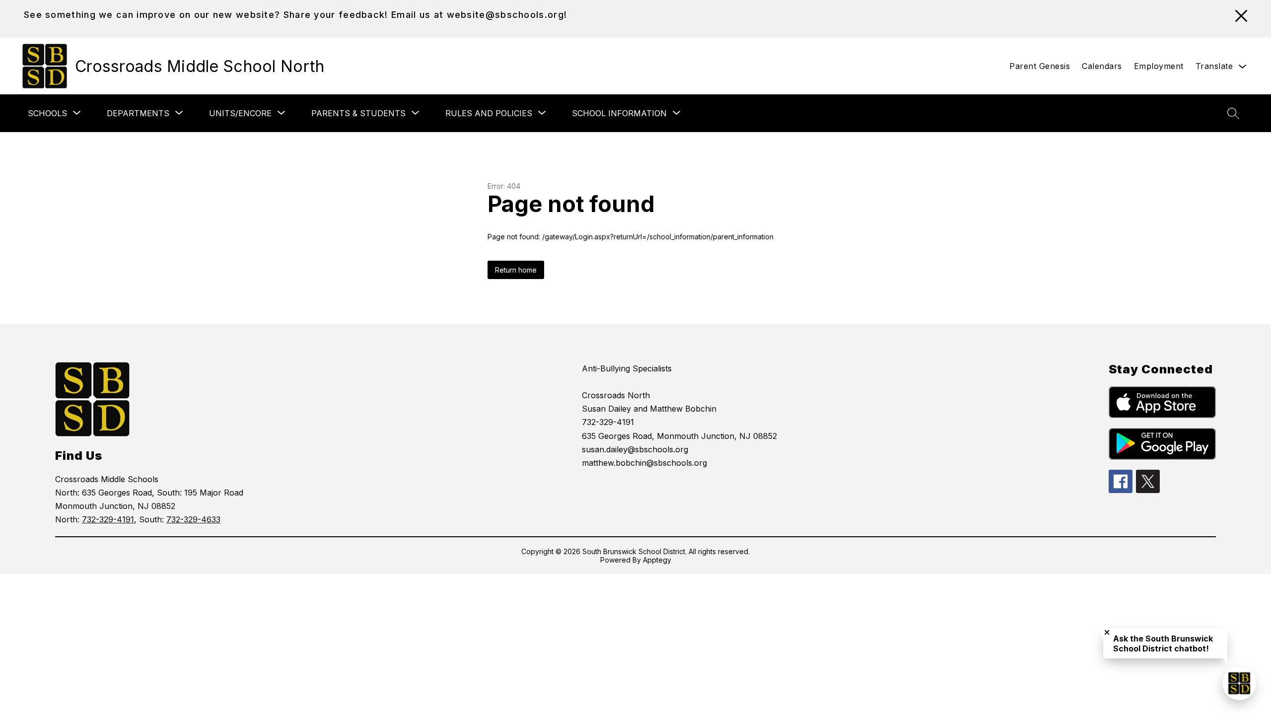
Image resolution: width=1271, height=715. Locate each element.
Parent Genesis (1039, 66)
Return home (516, 270)
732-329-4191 (108, 519)
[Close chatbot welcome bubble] (1107, 632)
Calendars (1102, 66)
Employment (1159, 66)
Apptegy (657, 560)
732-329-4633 (193, 519)
